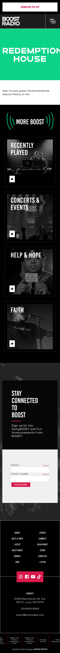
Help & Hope (17, 538)
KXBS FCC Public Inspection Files (14, 640)
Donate (17, 556)
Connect (43, 538)
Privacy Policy (43, 640)
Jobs (17, 562)
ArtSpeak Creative (41, 649)
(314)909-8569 (30, 608)
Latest (17, 544)
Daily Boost (17, 550)
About (17, 532)
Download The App (30, 7)
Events (42, 532)
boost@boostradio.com (30, 614)
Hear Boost (42, 544)
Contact (30, 593)
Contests (42, 556)
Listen (43, 562)
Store (42, 550)
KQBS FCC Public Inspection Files (29, 640)
